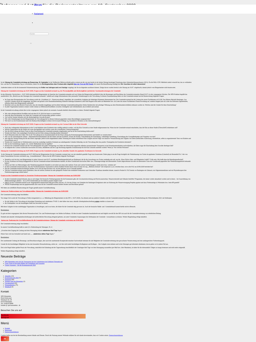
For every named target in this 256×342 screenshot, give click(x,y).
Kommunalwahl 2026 (12, 278)
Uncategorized (9, 283)
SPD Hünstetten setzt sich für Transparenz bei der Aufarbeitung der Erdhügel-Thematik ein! (34, 261)
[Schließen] (31, 43)
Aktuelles (8, 276)
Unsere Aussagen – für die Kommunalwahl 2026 (20, 265)
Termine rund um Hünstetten (14, 281)
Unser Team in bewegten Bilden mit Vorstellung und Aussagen (24, 263)
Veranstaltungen (10, 285)
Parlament (8, 279)
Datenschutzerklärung (12, 332)
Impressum (8, 330)
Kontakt (7, 328)
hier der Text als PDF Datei (83, 84)
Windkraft (8, 287)
